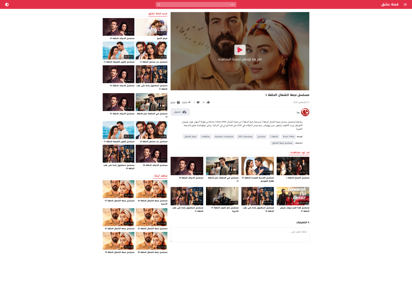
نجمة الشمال (190, 136)
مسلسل (261, 136)
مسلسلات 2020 (245, 136)
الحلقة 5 (274, 136)
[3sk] (305, 115)
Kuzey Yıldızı (288, 136)
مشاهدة (205, 136)
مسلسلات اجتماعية (224, 136)
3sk (298, 112)
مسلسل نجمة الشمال (282, 143)
